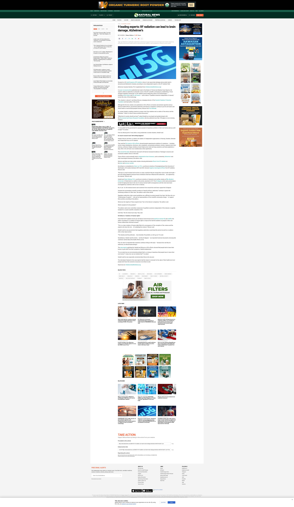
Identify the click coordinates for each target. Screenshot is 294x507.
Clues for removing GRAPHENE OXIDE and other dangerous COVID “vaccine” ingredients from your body (147, 398)
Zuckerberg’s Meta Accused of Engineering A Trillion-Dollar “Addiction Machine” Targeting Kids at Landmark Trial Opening (102, 58)
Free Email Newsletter (142, 471)
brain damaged (158, 41)
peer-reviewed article (126, 90)
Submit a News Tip (142, 480)
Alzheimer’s (168, 156)
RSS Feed (162, 480)
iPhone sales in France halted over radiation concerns (166, 397)
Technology (178, 20)
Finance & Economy (147, 20)
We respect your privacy (96, 478)
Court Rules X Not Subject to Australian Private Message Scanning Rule (103, 81)
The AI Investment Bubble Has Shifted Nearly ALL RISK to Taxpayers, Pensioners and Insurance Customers (109, 147)
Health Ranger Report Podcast (166, 473)
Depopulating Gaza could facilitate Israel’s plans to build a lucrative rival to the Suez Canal (147, 343)
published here (134, 497)
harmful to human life (159, 218)
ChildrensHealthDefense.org (153, 87)
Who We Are (140, 468)
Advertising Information (143, 478)
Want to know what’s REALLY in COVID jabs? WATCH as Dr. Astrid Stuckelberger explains (126, 398)
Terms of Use (141, 484)
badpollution (137, 41)
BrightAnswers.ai (164, 477)
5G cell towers (136, 95)
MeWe (183, 480)
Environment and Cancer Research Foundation (132, 118)
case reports (123, 247)
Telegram (184, 471)
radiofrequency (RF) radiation (134, 82)
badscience (143, 41)
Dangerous (171, 41)
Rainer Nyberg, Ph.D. (129, 179)
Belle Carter (166, 317)
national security (141, 43)
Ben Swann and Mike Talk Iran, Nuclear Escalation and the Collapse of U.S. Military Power (97, 136)
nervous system (129, 163)
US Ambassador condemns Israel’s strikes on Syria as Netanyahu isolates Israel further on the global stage (102, 71)
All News (162, 470)
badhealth (131, 41)
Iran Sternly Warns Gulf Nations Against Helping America (103, 65)
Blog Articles (163, 478)
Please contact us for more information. (126, 456)
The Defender (152, 108)
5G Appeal (159, 181)
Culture (126, 20)
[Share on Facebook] (122, 38)
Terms (126, 495)
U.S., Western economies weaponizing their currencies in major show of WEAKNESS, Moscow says (147, 321)
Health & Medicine (135, 20)
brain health (165, 41)
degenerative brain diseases (146, 156)
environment (126, 43)
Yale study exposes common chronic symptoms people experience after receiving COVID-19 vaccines (127, 320)
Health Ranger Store (164, 471)
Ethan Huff (146, 317)
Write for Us (140, 475)
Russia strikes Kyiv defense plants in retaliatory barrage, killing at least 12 (102, 76)
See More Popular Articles (103, 96)
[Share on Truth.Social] (135, 38)
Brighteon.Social (185, 470)
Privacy (122, 495)
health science (133, 43)
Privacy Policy (141, 482)
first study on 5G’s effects (132, 143)
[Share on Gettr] (138, 38)
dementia (120, 43)
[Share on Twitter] (126, 38)
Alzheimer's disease (126, 23)
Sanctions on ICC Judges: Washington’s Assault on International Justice (103, 52)
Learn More (163, 502)
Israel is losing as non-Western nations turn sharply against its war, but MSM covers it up (127, 343)
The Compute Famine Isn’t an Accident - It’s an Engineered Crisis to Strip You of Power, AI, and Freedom (102, 47)
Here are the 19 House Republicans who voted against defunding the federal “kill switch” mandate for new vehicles (166, 344)
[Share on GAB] (132, 38)
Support (139, 473)
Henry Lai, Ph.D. (138, 166)
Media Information (142, 477)
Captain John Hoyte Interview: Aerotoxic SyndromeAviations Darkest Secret (108, 155)
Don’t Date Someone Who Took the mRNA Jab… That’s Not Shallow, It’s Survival (102, 34)
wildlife (170, 218)
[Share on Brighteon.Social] (119, 38)
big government (150, 41)
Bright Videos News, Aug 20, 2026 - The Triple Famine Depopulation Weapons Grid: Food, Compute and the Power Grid (97, 156)
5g (121, 41)
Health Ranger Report (97, 121)
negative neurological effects (157, 168)
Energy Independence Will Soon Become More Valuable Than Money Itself (97, 146)
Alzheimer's (125, 41)
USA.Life (184, 484)
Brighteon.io (184, 468)
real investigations (154, 43)
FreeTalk (184, 478)
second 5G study (124, 152)
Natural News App (164, 475)
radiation (147, 43)
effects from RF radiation (159, 161)
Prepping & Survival (160, 20)
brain (121, 163)
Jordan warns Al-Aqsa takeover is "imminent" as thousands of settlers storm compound (102, 40)
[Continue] (120, 475)
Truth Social (184, 475)
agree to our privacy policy (129, 504)
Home (114, 20)
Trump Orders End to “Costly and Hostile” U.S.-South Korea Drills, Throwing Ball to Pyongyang (101, 87)
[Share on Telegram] (129, 38)
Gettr (183, 477)
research (161, 43)
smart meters (167, 43)
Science (170, 20)
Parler (183, 473)
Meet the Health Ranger (143, 470)
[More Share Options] (142, 38)
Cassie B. (125, 317)
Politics (119, 20)
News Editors (129, 35)
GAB (183, 482)
